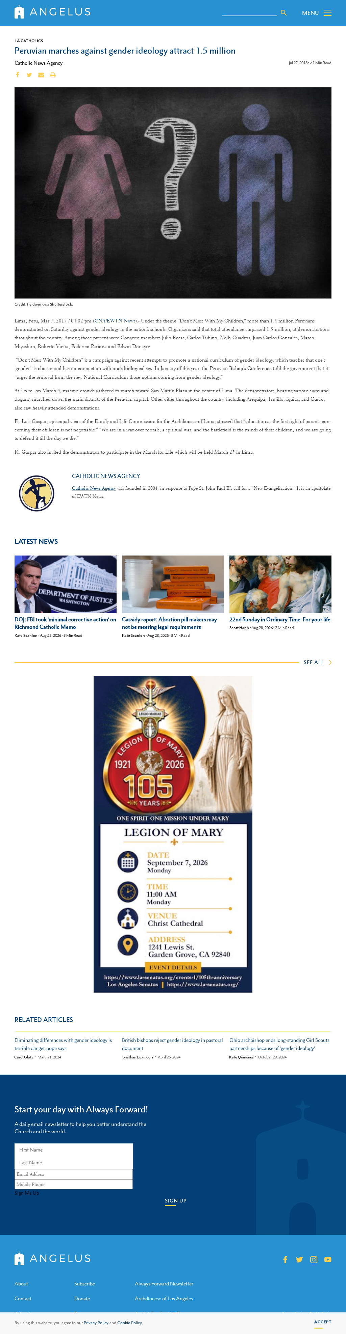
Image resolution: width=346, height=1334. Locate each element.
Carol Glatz (23, 1057)
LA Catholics (29, 40)
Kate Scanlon (26, 635)
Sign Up (176, 1200)
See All (314, 662)
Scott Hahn (239, 627)
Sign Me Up (27, 1193)
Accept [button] (322, 1321)
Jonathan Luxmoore (138, 1057)
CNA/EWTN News (115, 320)
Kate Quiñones (241, 1057)
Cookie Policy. (130, 1323)
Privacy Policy (96, 1323)
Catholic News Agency (39, 63)
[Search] (284, 13)
